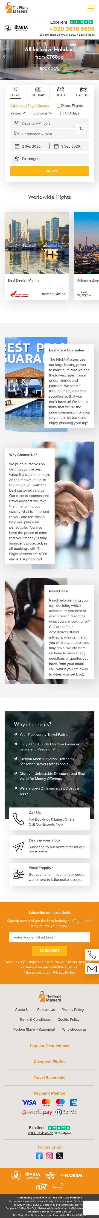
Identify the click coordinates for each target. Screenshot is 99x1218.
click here (80, 1205)
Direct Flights (72, 105)
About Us (22, 1009)
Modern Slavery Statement (34, 1029)
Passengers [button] (31, 158)
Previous (4, 56)
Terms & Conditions (35, 1019)
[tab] (16, 92)
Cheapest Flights (50, 1062)
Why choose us (74, 1029)
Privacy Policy (64, 972)
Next (94, 56)
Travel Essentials (49, 1078)
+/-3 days (72, 113)
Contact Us (46, 1009)
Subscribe (49, 950)
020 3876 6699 (73, 29)
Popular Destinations (49, 1046)
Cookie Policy (69, 1019)
